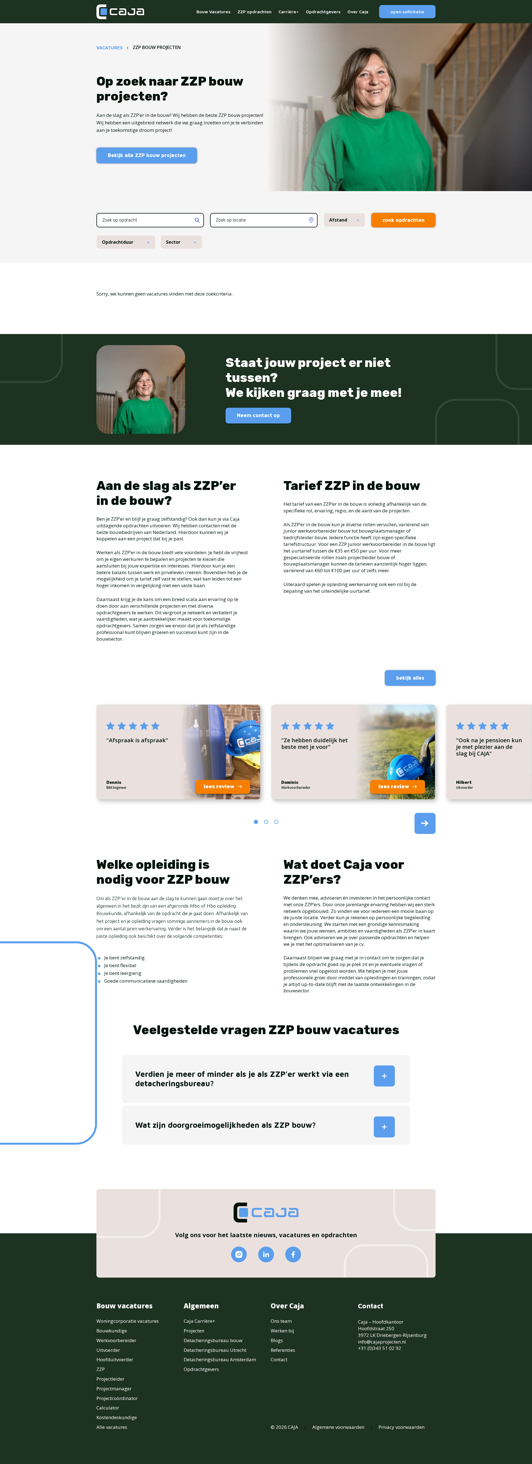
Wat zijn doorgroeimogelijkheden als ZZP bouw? (225, 1124)
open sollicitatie (407, 11)
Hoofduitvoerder (114, 1359)
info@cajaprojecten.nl (382, 1342)
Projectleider (110, 1379)
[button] (256, 822)
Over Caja (357, 11)
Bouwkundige (111, 1330)
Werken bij (282, 1330)
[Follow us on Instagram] (239, 1254)
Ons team (281, 1321)
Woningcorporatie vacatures (127, 1321)
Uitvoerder (108, 1350)
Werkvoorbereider (116, 1340)
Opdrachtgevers (323, 11)
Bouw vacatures (124, 1306)
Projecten (194, 1330)
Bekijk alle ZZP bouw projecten (147, 155)
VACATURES (109, 47)
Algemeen (201, 1306)
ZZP (100, 1369)
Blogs (277, 1340)
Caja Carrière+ (199, 1321)
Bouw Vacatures (213, 11)
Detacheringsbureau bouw (213, 1340)
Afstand (338, 220)
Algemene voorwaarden (338, 1427)
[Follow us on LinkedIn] (266, 1254)
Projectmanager (114, 1388)
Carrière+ (288, 11)
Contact (279, 1359)
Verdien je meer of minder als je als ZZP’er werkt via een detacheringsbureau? (242, 1078)
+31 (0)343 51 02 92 (379, 1348)
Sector (173, 242)
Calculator (107, 1407)
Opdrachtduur (117, 242)
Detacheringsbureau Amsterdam (220, 1359)
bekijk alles (410, 678)
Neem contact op (258, 415)
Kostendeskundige (116, 1417)
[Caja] (120, 11)
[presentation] (425, 823)
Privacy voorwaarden (401, 1427)
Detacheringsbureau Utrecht (215, 1350)
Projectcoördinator (117, 1398)
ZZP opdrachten (254, 11)
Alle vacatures (111, 1427)
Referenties (283, 1350)
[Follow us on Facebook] (293, 1254)
